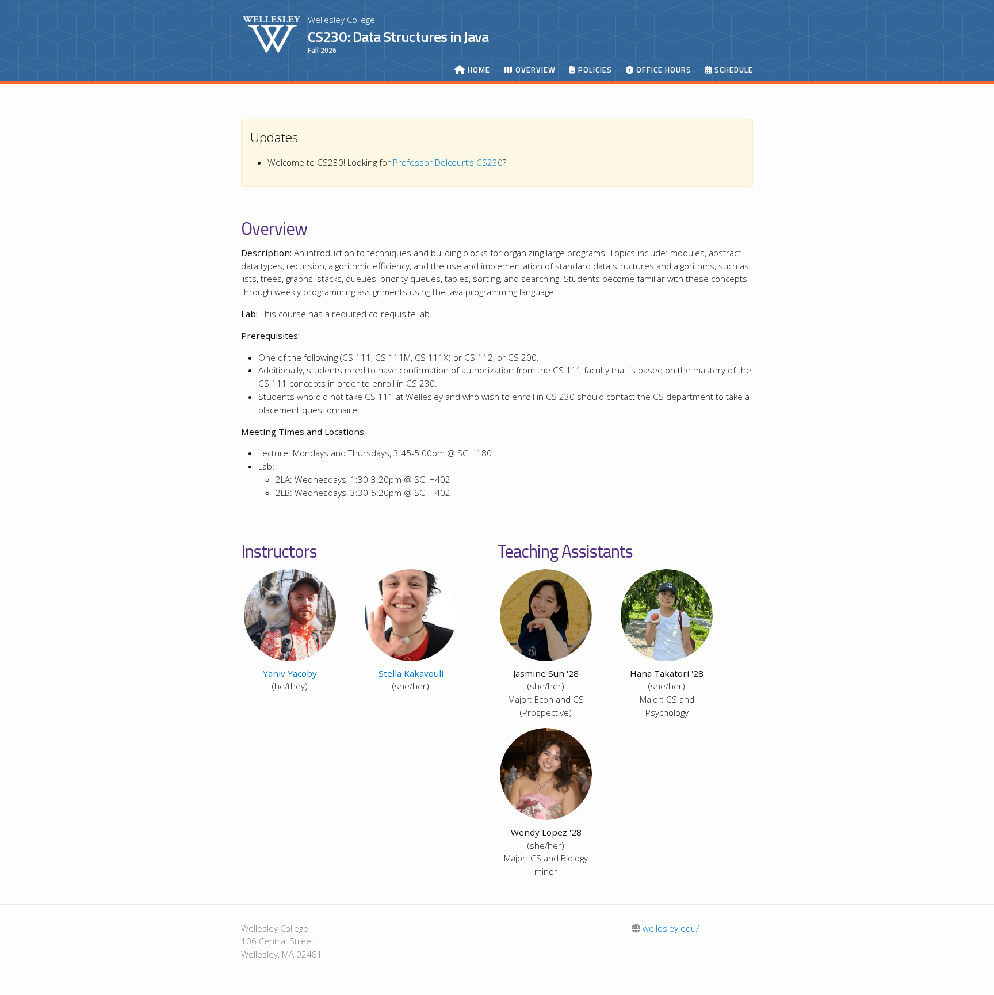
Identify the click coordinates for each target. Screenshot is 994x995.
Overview (534, 69)
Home (477, 69)
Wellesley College (341, 19)
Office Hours (662, 69)
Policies (594, 69)
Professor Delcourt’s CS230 (448, 162)
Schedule (732, 69)
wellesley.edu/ (669, 928)
